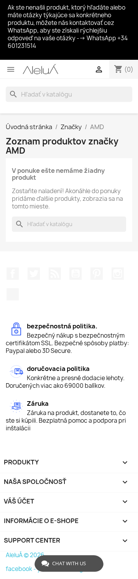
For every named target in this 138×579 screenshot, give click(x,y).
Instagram (118, 273)
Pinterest (96, 273)
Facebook (13, 273)
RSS (55, 273)
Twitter (34, 273)
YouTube (75, 273)
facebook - (21, 569)
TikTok (13, 294)
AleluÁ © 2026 (25, 555)
